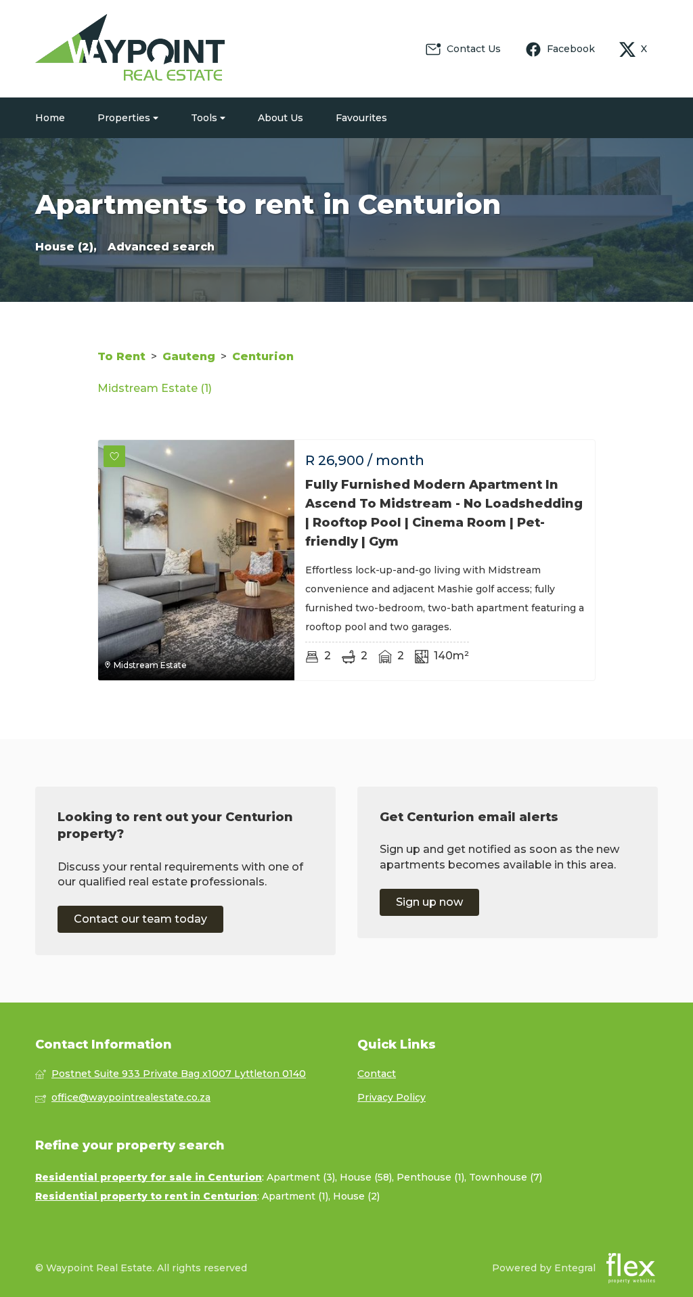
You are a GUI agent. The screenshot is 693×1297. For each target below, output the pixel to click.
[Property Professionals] (130, 48)
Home (50, 118)
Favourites (361, 118)
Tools (205, 118)
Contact (376, 1074)
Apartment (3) (301, 1177)
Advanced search (161, 246)
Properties (125, 118)
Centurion (263, 356)
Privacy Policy (391, 1097)
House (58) (366, 1177)
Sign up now (429, 902)
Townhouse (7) (505, 1177)
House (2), (66, 246)
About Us (280, 118)
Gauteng (188, 356)
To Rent (121, 356)
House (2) (356, 1196)
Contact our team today (140, 919)
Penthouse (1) (430, 1177)
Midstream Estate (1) (154, 388)
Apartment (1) (295, 1196)
